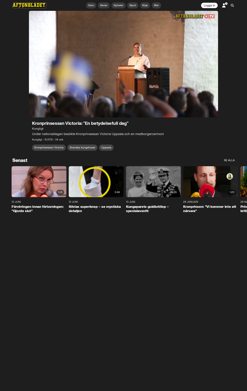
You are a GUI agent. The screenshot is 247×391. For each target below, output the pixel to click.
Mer (156, 5)
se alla (229, 160)
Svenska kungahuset (82, 147)
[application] (123, 64)
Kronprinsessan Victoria (48, 147)
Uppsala (106, 147)
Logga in (209, 5)
